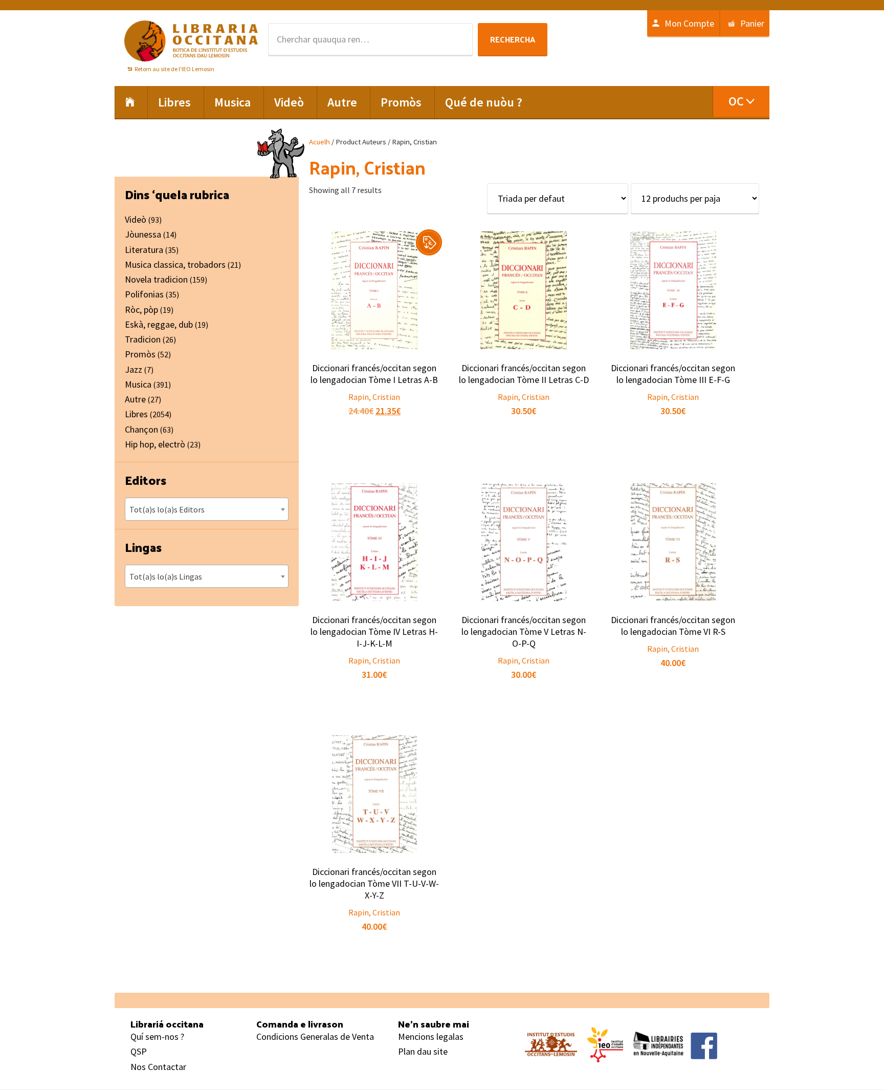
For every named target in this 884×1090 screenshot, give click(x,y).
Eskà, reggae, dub (159, 324)
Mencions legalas (430, 1036)
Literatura (144, 249)
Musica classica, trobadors (175, 264)
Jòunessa (143, 234)
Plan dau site (423, 1051)
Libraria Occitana (191, 40)
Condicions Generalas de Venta (315, 1036)
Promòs (140, 354)
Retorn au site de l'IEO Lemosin (174, 69)
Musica (138, 384)
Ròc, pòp (141, 309)
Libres (136, 414)
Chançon (141, 429)
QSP (138, 1051)
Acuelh (319, 141)
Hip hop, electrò (155, 444)
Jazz (133, 369)
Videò (135, 219)
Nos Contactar (158, 1067)
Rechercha (512, 39)
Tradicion (143, 339)
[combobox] (207, 509)
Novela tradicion (156, 279)
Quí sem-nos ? (157, 1036)
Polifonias (144, 294)
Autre (135, 399)
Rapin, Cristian (374, 397)
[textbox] (206, 509)
